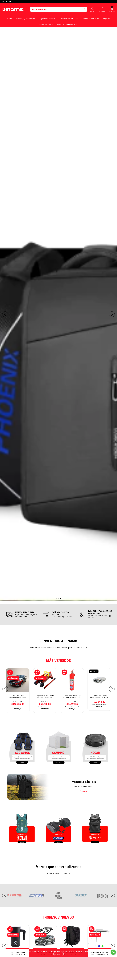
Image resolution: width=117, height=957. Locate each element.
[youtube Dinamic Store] (10, 1)
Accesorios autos (68, 19)
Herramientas (45, 24)
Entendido (58, 954)
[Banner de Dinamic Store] (22, 747)
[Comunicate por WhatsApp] (113, 952)
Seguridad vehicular (47, 19)
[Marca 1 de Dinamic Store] (14, 895)
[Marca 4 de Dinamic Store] (80, 895)
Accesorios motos (89, 19)
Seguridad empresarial (66, 24)
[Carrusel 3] (58, 314)
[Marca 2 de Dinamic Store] (36, 895)
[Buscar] (84, 9)
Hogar (105, 19)
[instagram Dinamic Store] (3, 1)
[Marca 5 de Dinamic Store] (102, 895)
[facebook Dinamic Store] (7, 1)
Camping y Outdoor (24, 19)
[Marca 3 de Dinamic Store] (58, 895)
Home (9, 19)
